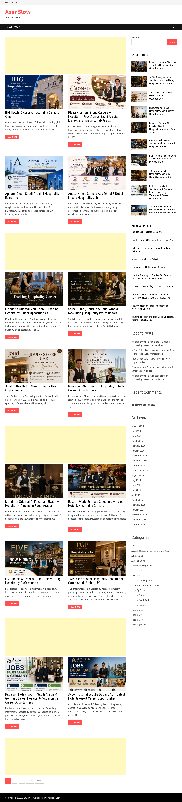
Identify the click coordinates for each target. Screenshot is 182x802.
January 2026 (138, 450)
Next (39, 780)
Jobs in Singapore (140, 604)
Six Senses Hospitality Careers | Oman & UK (152, 286)
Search (135, 37)
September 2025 (139, 470)
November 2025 (139, 460)
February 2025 (138, 504)
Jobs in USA (137, 619)
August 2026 (137, 426)
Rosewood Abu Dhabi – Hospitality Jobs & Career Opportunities (161, 110)
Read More (12, 137)
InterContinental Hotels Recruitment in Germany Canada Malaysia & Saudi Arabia (150, 296)
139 (30, 780)
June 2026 (136, 435)
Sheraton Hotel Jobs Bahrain (145, 259)
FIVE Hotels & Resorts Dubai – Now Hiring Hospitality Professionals (33, 581)
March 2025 (137, 499)
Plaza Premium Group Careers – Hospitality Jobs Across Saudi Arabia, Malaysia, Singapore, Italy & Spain (93, 116)
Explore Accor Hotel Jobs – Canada (148, 267)
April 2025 (136, 494)
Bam (58, 797)
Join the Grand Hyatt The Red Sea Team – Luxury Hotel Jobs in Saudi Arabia (151, 277)
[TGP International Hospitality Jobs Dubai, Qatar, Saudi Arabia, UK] (139, 171)
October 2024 (138, 524)
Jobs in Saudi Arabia (141, 600)
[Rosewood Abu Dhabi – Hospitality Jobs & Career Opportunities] (139, 108)
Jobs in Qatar (138, 595)
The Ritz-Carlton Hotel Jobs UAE (146, 231)
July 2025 (136, 480)
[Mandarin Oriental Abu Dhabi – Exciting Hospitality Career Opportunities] (139, 62)
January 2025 (138, 509)
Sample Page (13, 27)
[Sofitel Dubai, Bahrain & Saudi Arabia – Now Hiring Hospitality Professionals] (139, 77)
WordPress (47, 797)
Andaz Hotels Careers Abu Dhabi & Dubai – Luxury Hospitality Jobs (97, 196)
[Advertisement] (65, 55)
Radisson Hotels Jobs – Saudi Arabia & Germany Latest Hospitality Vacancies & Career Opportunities (31, 698)
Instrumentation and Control (145, 585)
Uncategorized (138, 624)
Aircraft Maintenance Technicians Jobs (150, 550)
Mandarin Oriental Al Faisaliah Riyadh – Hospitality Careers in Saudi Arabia (32, 504)
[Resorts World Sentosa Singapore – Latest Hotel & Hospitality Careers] (139, 140)
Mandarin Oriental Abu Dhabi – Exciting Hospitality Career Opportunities (31, 311)
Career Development (141, 565)
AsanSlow (18, 11)
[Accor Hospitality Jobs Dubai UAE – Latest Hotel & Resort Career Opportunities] (139, 206)
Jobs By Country (139, 590)
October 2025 (138, 465)
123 (133, 545)
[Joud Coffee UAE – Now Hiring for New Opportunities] (139, 93)
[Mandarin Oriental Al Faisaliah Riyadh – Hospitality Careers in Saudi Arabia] (139, 123)
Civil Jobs (136, 575)
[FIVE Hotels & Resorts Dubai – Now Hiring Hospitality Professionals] (139, 156)
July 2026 (136, 431)
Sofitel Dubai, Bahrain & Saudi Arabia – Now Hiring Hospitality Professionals (94, 311)
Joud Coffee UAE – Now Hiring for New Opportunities (160, 95)
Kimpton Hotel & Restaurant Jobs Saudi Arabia (153, 240)
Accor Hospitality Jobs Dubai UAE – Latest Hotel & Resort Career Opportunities (96, 696)
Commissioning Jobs (141, 580)
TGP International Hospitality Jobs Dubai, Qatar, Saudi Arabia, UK (96, 581)
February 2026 (138, 445)
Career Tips (137, 570)
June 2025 (136, 485)
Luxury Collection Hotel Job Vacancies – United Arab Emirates (150, 307)
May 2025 (136, 490)
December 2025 (139, 455)
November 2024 (139, 519)
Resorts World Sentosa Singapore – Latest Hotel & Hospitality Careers (96, 504)
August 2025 (137, 475)
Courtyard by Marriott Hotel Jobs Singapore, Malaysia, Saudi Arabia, (152, 318)
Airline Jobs (137, 555)
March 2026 (137, 440)
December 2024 (139, 514)
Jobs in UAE (137, 609)
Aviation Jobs (138, 560)
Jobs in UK (136, 614)
